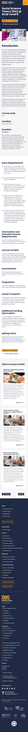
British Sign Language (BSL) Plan (12, 643)
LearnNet (6, 575)
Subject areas (7, 511)
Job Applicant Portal (9, 623)
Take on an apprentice (9, 559)
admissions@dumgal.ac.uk (10, 677)
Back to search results (11, 24)
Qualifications (7, 514)
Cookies (6, 660)
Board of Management (9, 630)
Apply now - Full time (9, 21)
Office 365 (6, 613)
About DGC (6, 536)
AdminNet (6, 620)
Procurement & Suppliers (10, 652)
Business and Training (9, 557)
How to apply (7, 530)
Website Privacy (8, 657)
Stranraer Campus (8, 543)
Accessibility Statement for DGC (12, 645)
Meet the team (7, 538)
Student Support (8, 570)
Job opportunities (8, 633)
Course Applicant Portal (10, 608)
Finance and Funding (9, 568)
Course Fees (7, 516)
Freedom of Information (10, 648)
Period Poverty (7, 550)
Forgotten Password (9, 618)
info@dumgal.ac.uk (8, 676)
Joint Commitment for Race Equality (13, 548)
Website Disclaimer (8, 650)
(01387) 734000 (8, 673)
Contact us (6, 638)
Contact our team (8, 561)
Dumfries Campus (8, 541)
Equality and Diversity (9, 546)
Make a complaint (8, 681)
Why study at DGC (8, 509)
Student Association (9, 577)
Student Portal (7, 572)
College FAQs (7, 635)
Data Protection (8, 655)
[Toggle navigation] (25, 2)
